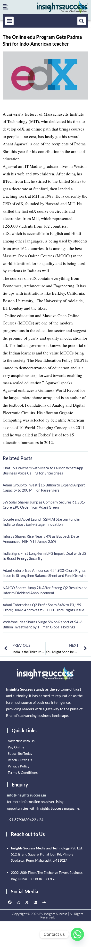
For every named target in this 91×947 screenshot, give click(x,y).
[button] (9, 21)
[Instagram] (18, 902)
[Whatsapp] (77, 934)
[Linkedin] (35, 902)
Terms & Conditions (23, 772)
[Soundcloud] (43, 902)
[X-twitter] (26, 902)
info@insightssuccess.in (26, 795)
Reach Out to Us (20, 760)
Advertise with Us (21, 741)
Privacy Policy (18, 766)
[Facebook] (9, 902)
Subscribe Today (20, 753)
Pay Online (16, 747)
